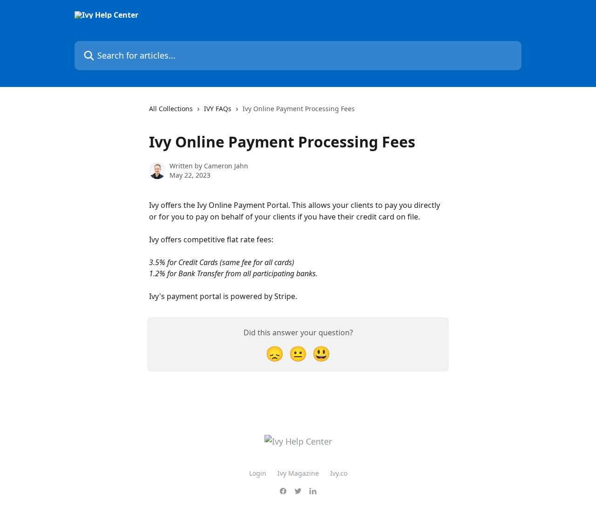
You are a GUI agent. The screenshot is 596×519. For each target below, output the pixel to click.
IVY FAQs (217, 108)
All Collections (171, 108)
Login (257, 473)
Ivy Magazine (298, 473)
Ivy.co (338, 473)
